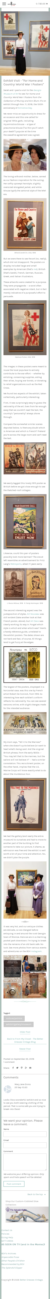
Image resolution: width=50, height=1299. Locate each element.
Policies (5, 1233)
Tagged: (6, 1013)
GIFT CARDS (7, 1241)
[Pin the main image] (21, 1068)
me (35, 269)
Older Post (25, 1032)
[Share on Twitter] (17, 1068)
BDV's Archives (8, 1253)
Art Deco (34, 621)
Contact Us (6, 1230)
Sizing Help (7, 1237)
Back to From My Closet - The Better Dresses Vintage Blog (25, 1040)
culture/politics (14, 1018)
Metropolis (16, 564)
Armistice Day (25, 108)
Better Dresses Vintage (31, 1279)
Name (6, 1129)
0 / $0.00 (41, 3)
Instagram (36, 951)
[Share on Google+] (26, 1068)
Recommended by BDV (12, 1264)
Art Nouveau (33, 614)
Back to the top (35, 1194)
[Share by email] (30, 1068)
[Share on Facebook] (13, 1068)
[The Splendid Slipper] (27, 1221)
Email (6, 1140)
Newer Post (25, 1048)
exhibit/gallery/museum (18, 1024)
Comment (8, 1151)
